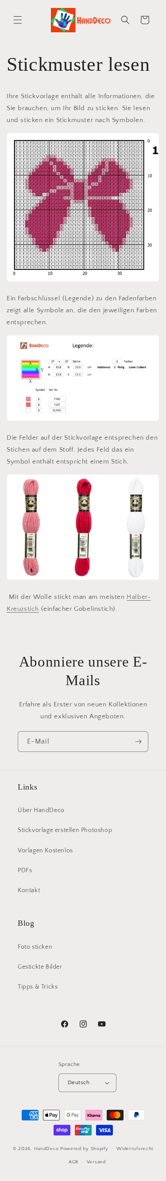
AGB (73, 1162)
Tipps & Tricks (38, 986)
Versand (96, 1162)
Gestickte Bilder (40, 966)
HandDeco (46, 1148)
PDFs (25, 870)
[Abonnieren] (138, 741)
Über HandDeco (41, 810)
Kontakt (29, 890)
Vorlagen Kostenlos (45, 850)
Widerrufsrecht (134, 1148)
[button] (17, 20)
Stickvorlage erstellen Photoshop (65, 830)
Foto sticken (35, 947)
